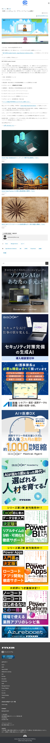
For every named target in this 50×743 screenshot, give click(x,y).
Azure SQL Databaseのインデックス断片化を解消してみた (20, 158)
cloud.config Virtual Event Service (28, 105)
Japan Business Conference (11, 248)
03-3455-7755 (5, 719)
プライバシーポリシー (7, 723)
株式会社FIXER (5, 711)
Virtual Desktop (5, 695)
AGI (2, 674)
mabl (3, 683)
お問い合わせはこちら (9, 125)
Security (3, 693)
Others (3, 697)
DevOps (3, 676)
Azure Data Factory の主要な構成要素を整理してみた (18, 191)
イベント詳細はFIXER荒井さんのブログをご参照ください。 (17, 101)
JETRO (26, 248)
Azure (9, 8)
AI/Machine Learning (6, 671)
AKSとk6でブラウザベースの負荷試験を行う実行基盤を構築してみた (23, 224)
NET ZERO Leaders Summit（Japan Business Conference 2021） (18, 53)
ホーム (4, 8)
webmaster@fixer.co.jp (42, 15)
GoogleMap (4, 717)
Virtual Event (33, 248)
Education (4, 678)
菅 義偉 (4, 252)
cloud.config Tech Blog (26, 740)
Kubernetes (4, 681)
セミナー (22, 243)
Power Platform (5, 688)
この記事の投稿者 (7, 233)
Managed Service (14, 243)
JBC (20, 248)
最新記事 (14, 233)
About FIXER (5, 669)
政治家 (40, 248)
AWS (3, 667)
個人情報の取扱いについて (8, 724)
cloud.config (4, 704)
